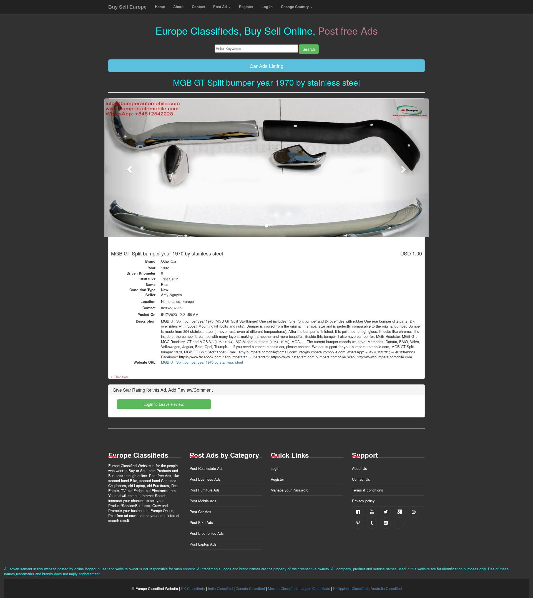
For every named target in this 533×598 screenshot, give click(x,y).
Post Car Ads (200, 511)
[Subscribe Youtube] (371, 512)
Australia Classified (386, 588)
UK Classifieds (193, 588)
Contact (198, 7)
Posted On (146, 314)
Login (275, 468)
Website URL (144, 362)
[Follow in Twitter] (385, 512)
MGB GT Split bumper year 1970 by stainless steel (202, 362)
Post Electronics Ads (207, 533)
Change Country (295, 7)
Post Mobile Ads (203, 500)
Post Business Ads (205, 479)
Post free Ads (348, 30)
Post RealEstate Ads (206, 468)
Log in (267, 7)
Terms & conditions (367, 490)
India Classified (220, 588)
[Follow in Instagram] (413, 512)
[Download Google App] (399, 523)
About (178, 7)
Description (145, 321)
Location (147, 301)
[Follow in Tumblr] (371, 523)
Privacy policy (363, 500)
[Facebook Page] (357, 512)
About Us (359, 468)
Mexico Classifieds (283, 588)
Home (160, 7)
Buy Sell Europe (127, 7)
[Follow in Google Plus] (399, 512)
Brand (150, 261)
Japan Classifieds (315, 588)
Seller (150, 294)
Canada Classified (250, 588)
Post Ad (220, 7)
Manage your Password (289, 490)
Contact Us (361, 479)
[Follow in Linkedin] (385, 523)
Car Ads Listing (266, 65)
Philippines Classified (350, 588)
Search (309, 49)
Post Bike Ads (201, 522)
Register (246, 7)
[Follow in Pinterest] (357, 523)
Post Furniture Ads (205, 490)
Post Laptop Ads (203, 544)
